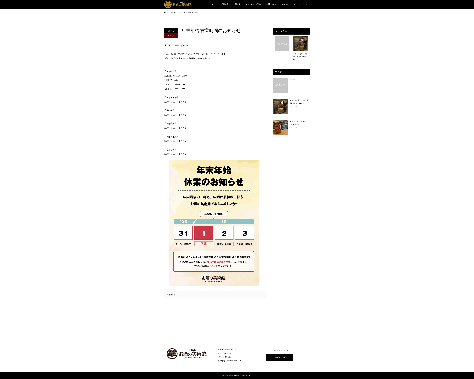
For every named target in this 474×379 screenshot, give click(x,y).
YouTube (285, 4)
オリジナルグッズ (300, 4)
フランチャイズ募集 (253, 4)
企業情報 (236, 4)
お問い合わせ (271, 4)
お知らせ (171, 31)
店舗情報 (224, 4)
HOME (213, 4)
